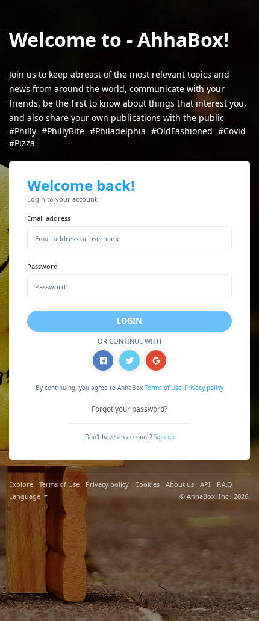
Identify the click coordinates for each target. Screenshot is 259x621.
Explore (21, 484)
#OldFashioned (182, 131)
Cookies (147, 484)
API (205, 484)
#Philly (22, 131)
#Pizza (22, 143)
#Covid (232, 131)
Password (42, 266)
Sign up (164, 437)
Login (129, 320)
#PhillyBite (63, 131)
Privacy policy (203, 387)
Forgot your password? (129, 409)
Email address (48, 218)
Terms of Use (163, 387)
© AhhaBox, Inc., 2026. (214, 496)
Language (25, 496)
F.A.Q (224, 484)
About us (180, 484)
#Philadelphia (118, 131)
